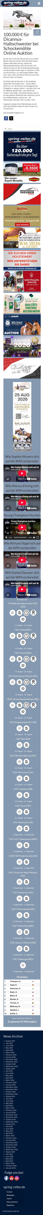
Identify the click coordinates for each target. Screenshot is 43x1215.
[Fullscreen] (38, 537)
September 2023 (12, 1122)
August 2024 (10, 1096)
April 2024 (9, 1105)
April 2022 (9, 1161)
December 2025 (11, 1059)
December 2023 (11, 1115)
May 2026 (9, 1048)
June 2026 (9, 1045)
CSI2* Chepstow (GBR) (23, 789)
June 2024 (9, 1101)
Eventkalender (22, 599)
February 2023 (11, 1138)
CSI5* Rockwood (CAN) (23, 822)
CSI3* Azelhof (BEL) (23, 630)
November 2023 (11, 1117)
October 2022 (11, 1147)
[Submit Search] (5, 129)
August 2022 (10, 1152)
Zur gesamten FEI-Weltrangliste (22, 1021)
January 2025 (11, 1085)
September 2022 (12, 1149)
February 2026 (11, 1055)
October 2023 (11, 1119)
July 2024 (9, 1098)
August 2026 (10, 1041)
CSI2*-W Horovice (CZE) (23, 772)
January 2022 (11, 1168)
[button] (6, 118)
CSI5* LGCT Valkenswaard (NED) (23, 839)
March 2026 (10, 1052)
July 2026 (9, 1043)
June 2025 (9, 1073)
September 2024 (12, 1094)
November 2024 (11, 1089)
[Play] (6, 537)
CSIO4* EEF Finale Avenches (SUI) (23, 856)
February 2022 (11, 1165)
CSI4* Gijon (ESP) (23, 739)
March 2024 (10, 1108)
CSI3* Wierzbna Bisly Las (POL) (23, 755)
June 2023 (9, 1128)
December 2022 (11, 1142)
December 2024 (11, 1087)
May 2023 (9, 1131)
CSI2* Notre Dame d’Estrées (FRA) (23, 676)
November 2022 (11, 1145)
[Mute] (34, 537)
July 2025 (9, 1071)
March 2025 (10, 1080)
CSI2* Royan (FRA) (23, 806)
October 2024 (11, 1092)
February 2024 (11, 1110)
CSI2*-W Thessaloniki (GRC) (23, 909)
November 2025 (11, 1061)
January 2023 (11, 1140)
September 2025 (12, 1066)
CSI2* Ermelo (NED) (22, 653)
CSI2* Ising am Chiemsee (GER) (23, 942)
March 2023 (10, 1135)
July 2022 (9, 1154)
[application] (22, 529)
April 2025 (9, 1078)
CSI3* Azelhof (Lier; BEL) (22, 892)
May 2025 (9, 1075)
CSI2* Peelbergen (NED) (23, 959)
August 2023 (10, 1124)
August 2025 (10, 1068)
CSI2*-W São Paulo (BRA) (23, 926)
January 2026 (11, 1057)
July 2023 (9, 1126)
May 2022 (9, 1158)
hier (22, 113)
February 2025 (11, 1082)
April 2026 (9, 1050)
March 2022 (10, 1163)
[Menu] (39, 3)
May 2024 (9, 1103)
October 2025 (11, 1064)
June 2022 (9, 1156)
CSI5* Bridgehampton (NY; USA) (23, 722)
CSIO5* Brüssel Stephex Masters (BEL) (23, 699)
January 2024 (11, 1112)
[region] (22, 416)
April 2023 (9, 1133)
